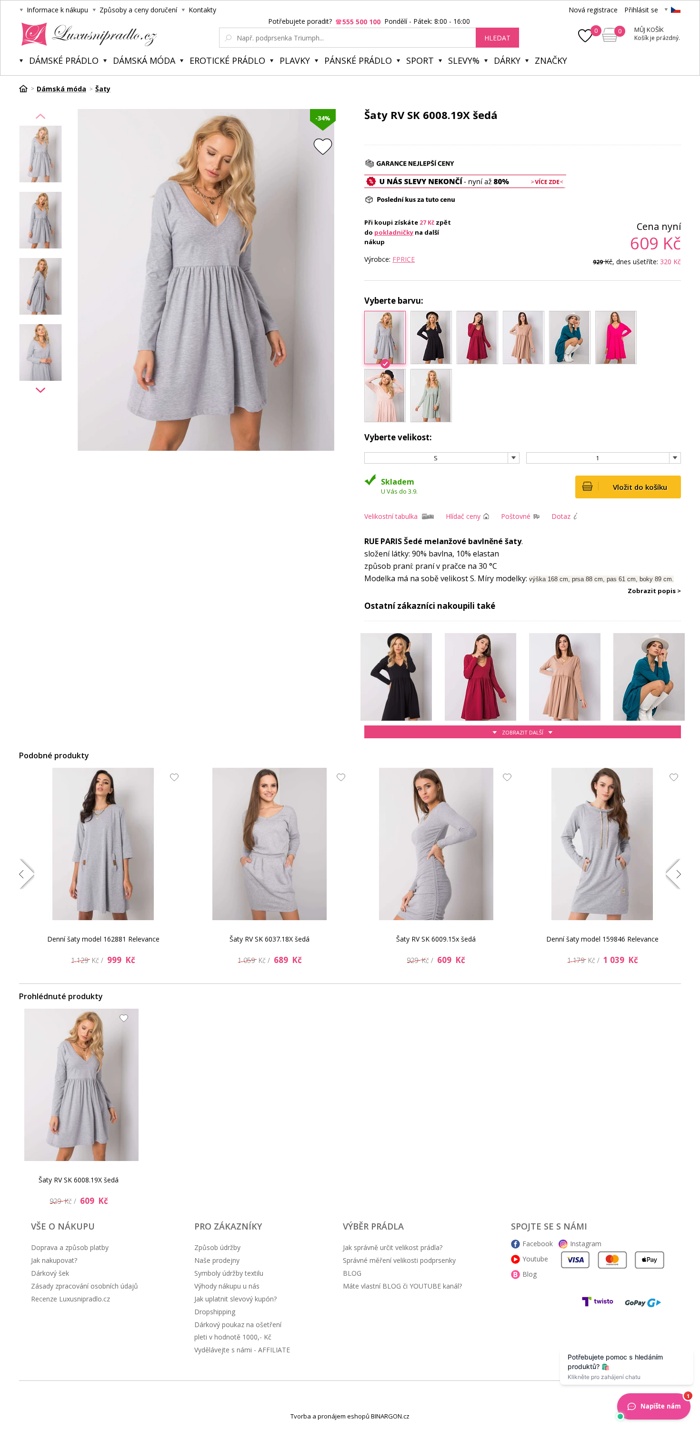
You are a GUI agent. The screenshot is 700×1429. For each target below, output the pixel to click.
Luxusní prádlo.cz (86, 34)
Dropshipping (214, 1311)
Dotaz (560, 516)
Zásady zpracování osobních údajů (84, 1285)
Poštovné (515, 516)
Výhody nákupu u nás (227, 1285)
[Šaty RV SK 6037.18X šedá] (269, 844)
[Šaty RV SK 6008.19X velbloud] (523, 337)
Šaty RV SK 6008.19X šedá (79, 1179)
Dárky (507, 60)
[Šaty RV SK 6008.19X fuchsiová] (616, 337)
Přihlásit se (641, 9)
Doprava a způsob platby (70, 1247)
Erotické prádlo (227, 60)
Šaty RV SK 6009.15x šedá (436, 938)
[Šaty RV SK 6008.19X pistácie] (431, 395)
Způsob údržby (217, 1247)
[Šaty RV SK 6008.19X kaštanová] (477, 337)
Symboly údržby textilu (228, 1273)
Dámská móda (144, 60)
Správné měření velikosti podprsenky (399, 1260)
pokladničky (393, 232)
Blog (529, 1274)
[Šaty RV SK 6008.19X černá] (431, 337)
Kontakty (202, 9)
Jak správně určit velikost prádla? (392, 1247)
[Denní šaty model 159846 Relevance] (602, 844)
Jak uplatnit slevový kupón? (235, 1298)
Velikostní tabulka (391, 516)
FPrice (403, 259)
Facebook (537, 1243)
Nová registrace (593, 9)
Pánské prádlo (358, 60)
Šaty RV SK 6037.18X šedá (270, 938)
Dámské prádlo (64, 60)
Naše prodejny (217, 1260)
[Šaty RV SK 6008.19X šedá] (81, 1085)
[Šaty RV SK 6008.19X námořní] (569, 337)
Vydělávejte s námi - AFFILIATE (242, 1349)
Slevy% (464, 60)
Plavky (295, 60)
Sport (420, 60)
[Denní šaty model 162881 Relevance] (103, 844)
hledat (497, 37)
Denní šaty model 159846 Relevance (602, 938)
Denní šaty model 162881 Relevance (103, 938)
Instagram (585, 1243)
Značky (551, 60)
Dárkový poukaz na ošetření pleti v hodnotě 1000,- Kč (237, 1330)
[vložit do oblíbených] (323, 146)
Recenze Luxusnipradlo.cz (70, 1298)
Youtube (535, 1258)
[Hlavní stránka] (26, 88)
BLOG (352, 1273)
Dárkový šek (50, 1273)
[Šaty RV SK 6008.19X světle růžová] (385, 395)
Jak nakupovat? (54, 1260)
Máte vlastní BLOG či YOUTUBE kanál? (402, 1285)
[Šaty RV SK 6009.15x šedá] (436, 844)
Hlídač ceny (463, 516)
